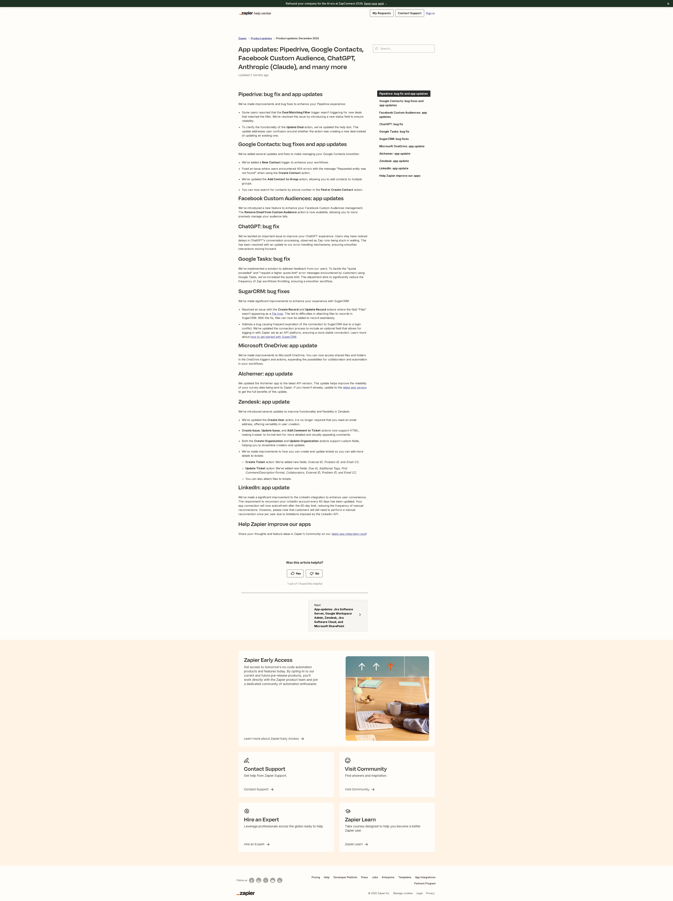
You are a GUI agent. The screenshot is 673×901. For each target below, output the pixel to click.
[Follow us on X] (265, 880)
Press (364, 877)
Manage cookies (403, 893)
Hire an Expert (254, 844)
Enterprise (388, 877)
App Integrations (425, 877)
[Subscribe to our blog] (279, 880)
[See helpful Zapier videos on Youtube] (272, 880)
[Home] (255, 13)
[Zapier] (246, 893)
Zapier (242, 38)
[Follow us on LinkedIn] (258, 880)
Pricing (316, 877)
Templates (404, 877)
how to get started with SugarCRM (273, 337)
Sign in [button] (430, 13)
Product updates (261, 38)
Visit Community (357, 789)
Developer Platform (345, 877)
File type (277, 313)
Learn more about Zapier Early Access (272, 738)
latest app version (355, 387)
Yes (298, 573)
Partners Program (425, 883)
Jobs (375, 877)
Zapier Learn (354, 844)
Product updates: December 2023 (297, 38)
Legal (419, 893)
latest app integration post (349, 534)
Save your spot (374, 3)
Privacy (430, 893)
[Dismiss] (668, 3)
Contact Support (256, 789)
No (317, 573)
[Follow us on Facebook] (251, 880)
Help (326, 877)
